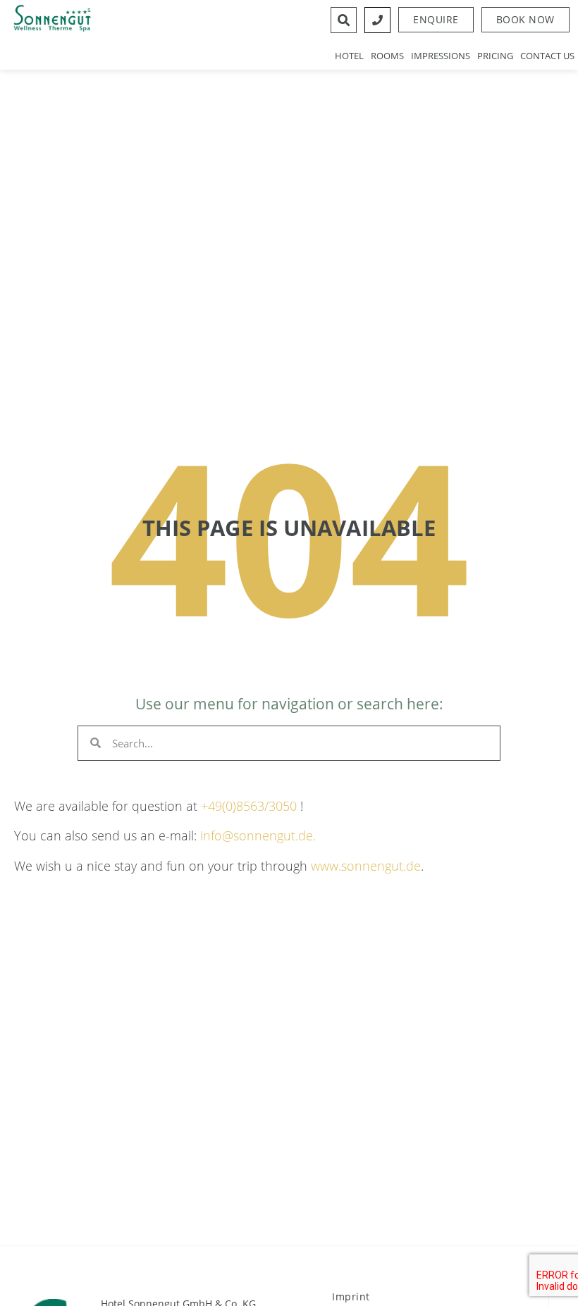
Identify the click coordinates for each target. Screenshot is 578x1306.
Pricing (495, 55)
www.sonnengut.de (366, 865)
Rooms (387, 55)
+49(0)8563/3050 (249, 805)
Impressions (440, 55)
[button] (525, 19)
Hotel (349, 55)
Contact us (547, 55)
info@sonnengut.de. (258, 835)
